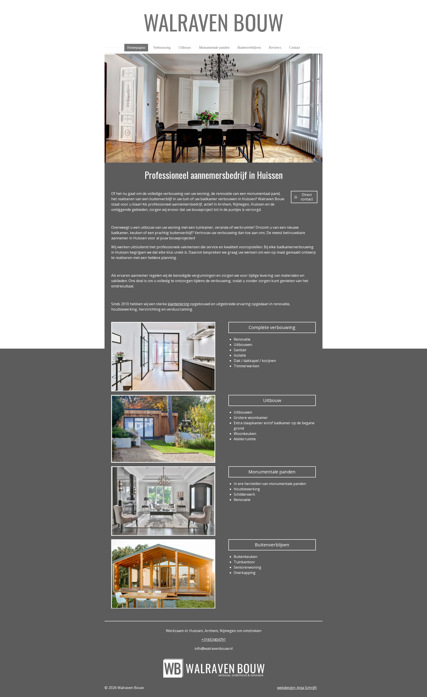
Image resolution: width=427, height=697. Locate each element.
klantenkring (179, 303)
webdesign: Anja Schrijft (297, 687)
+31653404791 (213, 639)
